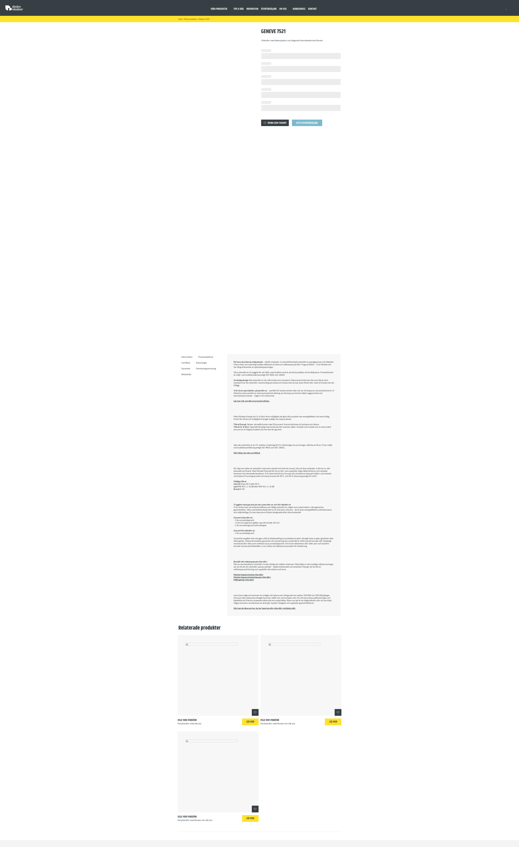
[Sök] (511, 8)
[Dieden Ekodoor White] (14, 6)
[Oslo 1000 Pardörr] (218, 675)
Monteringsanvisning (206, 368)
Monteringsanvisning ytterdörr (249, 574)
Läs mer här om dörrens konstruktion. (252, 401)
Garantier (185, 368)
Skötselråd (186, 374)
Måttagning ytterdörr (244, 579)
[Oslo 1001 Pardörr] (300, 675)
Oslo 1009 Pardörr (187, 817)
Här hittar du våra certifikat (247, 452)
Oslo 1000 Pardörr (187, 720)
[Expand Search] (513, 8)
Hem (180, 19)
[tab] (186, 357)
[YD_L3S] (215, 185)
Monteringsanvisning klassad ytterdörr (252, 577)
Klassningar (201, 362)
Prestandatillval (205, 357)
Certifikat (185, 362)
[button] (275, 123)
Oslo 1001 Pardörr (269, 720)
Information (186, 357)
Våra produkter (190, 19)
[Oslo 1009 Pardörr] (218, 771)
